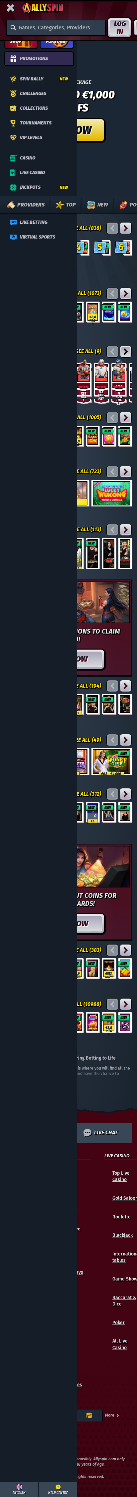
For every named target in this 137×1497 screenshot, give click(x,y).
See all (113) (86, 529)
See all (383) (85, 950)
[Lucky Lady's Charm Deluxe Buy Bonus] (93, 968)
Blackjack (122, 1235)
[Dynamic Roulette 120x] (125, 554)
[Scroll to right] (121, 205)
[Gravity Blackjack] (109, 812)
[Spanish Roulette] (109, 704)
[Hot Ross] (125, 1022)
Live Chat (105, 1132)
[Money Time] (111, 761)
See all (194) (85, 686)
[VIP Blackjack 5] (125, 812)
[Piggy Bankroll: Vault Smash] (93, 312)
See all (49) (86, 740)
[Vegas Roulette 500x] (109, 554)
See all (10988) (82, 1004)
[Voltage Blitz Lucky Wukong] (111, 493)
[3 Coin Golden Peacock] (125, 968)
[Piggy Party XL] (93, 1022)
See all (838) (85, 228)
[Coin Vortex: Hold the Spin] (109, 312)
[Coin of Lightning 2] (125, 312)
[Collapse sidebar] (10, 8)
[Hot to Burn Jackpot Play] (109, 968)
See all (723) (86, 471)
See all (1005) (84, 417)
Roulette (121, 1217)
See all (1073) (84, 293)
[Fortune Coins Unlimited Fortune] (109, 436)
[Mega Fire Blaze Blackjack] (93, 812)
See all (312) (86, 794)
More (109, 1415)
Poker (118, 1323)
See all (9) (88, 351)
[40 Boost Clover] (125, 436)
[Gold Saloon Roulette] (93, 554)
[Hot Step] (93, 436)
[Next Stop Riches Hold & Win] (109, 1022)
